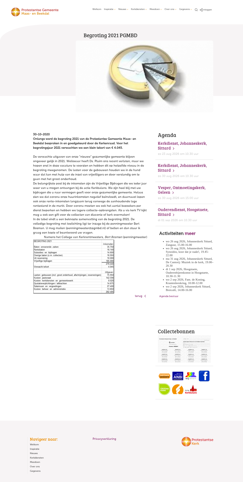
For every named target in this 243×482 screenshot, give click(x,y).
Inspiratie (108, 9)
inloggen (207, 10)
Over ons (169, 9)
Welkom (96, 9)
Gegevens (184, 9)
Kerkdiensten (138, 9)
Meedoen (155, 9)
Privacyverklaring (104, 439)
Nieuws (122, 9)
